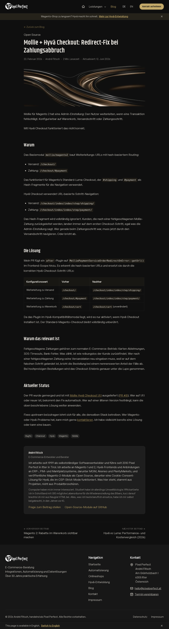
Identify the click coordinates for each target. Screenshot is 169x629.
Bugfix (28, 436)
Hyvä (52, 436)
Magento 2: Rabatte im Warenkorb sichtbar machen (51, 533)
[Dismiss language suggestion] (162, 626)
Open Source (32, 34)
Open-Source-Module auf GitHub (86, 507)
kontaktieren (85, 419)
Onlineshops (96, 576)
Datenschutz (140, 616)
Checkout (40, 436)
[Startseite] (83, 6)
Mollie (75, 436)
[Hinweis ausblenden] (162, 16)
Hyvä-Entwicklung (99, 582)
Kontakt (93, 594)
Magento (63, 436)
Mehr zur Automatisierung (121, 16)
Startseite (94, 564)
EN (131, 6)
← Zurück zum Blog (34, 26)
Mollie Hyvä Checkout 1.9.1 (86, 395)
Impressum (95, 600)
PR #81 (123, 395)
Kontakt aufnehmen (151, 6)
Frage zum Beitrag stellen (45, 507)
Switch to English (50, 625)
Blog (113, 6)
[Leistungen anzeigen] (105, 7)
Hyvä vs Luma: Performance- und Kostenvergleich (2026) (124, 533)
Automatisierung (98, 570)
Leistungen (96, 6)
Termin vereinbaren (147, 594)
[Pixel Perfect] (18, 6)
